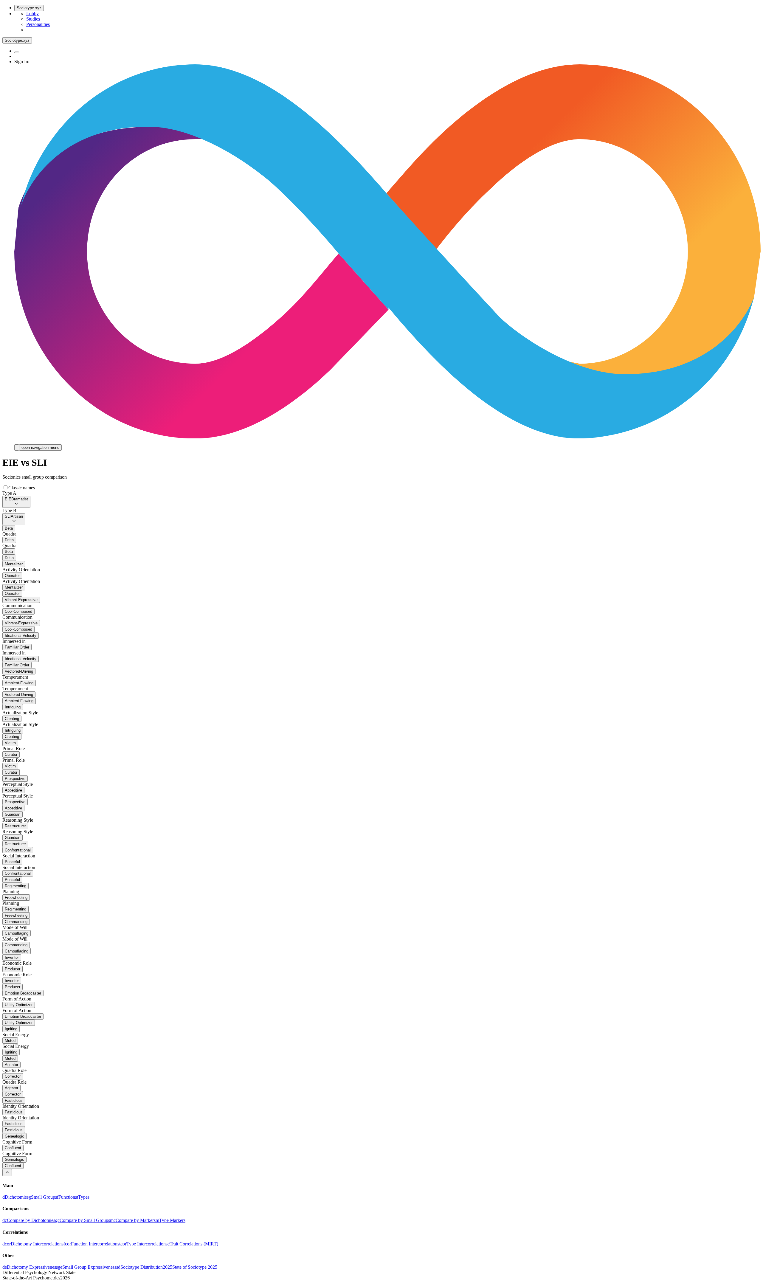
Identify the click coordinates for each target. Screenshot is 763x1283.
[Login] (16, 447)
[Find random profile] (16, 52)
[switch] (5, 487)
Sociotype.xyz (29, 8)
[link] (15, 1197)
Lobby (32, 13)
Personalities (38, 24)
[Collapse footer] (7, 1172)
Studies (33, 18)
